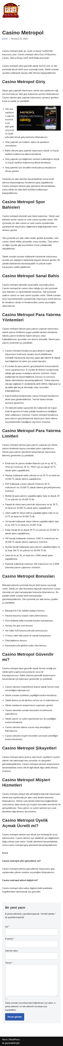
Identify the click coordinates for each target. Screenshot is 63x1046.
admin (5, 39)
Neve (4, 1039)
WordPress (14, 1039)
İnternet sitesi (11, 950)
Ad (7, 926)
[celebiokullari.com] (11, 10)
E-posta (9, 938)
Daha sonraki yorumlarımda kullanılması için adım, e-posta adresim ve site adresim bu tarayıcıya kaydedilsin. (30, 1006)
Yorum (9, 962)
